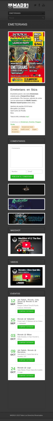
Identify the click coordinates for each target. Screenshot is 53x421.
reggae (34, 129)
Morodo (31, 300)
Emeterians (24, 122)
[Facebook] (39, 5)
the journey (15, 132)
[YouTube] (43, 5)
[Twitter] (35, 5)
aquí (27, 117)
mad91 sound (25, 129)
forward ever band (27, 127)
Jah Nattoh (22, 300)
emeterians (15, 127)
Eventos (32, 122)
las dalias (15, 129)
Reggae (38, 122)
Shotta (12, 124)
